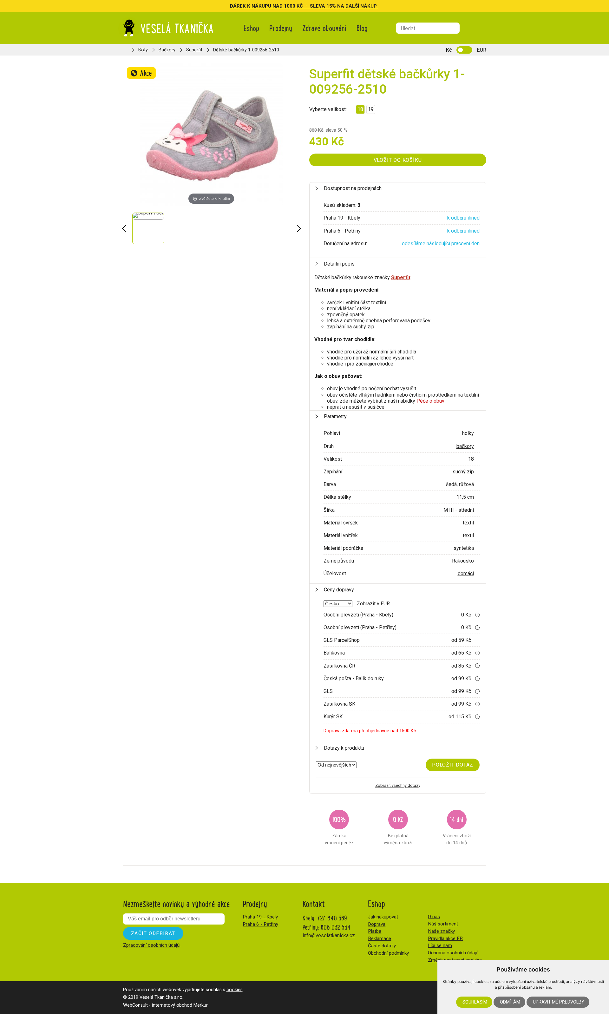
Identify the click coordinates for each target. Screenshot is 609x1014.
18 (360, 109)
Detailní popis (339, 264)
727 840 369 (332, 918)
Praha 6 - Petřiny (260, 924)
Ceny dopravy (339, 590)
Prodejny (280, 28)
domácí (466, 573)
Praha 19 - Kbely (260, 917)
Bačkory (167, 50)
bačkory (465, 446)
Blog (362, 28)
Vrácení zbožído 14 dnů (457, 830)
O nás (434, 916)
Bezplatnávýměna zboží (398, 830)
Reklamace (379, 938)
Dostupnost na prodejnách (353, 188)
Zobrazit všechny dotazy (397, 785)
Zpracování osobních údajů (151, 945)
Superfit (194, 50)
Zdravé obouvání (324, 28)
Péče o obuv (430, 401)
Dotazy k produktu (344, 748)
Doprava (376, 924)
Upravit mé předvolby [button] (558, 1001)
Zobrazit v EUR (373, 604)
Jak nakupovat (383, 917)
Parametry (335, 416)
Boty (143, 50)
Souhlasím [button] (474, 1001)
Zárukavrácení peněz (339, 830)
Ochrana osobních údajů (453, 953)
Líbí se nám (440, 945)
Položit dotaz (452, 765)
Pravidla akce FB (445, 938)
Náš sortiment (443, 924)
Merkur (200, 1005)
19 (371, 109)
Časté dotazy (382, 946)
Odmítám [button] (510, 1001)
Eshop (251, 28)
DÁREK (238, 6)
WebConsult (135, 1005)
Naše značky (441, 931)
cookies (234, 989)
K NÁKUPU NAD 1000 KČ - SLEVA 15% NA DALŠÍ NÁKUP (312, 6)
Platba (374, 931)
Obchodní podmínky (388, 953)
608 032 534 (335, 927)
